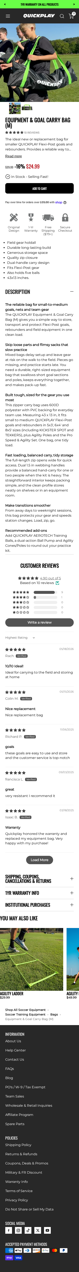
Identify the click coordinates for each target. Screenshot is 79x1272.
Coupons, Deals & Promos (26, 1163)
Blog (9, 1078)
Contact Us (14, 1059)
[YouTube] (47, 1231)
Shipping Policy (18, 1145)
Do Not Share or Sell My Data (29, 1209)
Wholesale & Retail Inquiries (28, 1106)
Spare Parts (14, 1124)
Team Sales (14, 1096)
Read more (13, 156)
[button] (14, 132)
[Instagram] (18, 1231)
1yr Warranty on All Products (40, 4)
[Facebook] (8, 1231)
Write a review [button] (40, 622)
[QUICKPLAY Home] (39, 17)
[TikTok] (28, 1231)
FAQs (9, 1069)
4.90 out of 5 (50, 578)
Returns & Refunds (21, 1154)
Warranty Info (16, 1182)
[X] (37, 1231)
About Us (13, 1041)
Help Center (15, 1050)
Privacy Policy (16, 1200)
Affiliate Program (19, 1115)
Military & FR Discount (23, 1172)
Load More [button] (39, 860)
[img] (15, 650)
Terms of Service (19, 1191)
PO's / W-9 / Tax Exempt (25, 1087)
